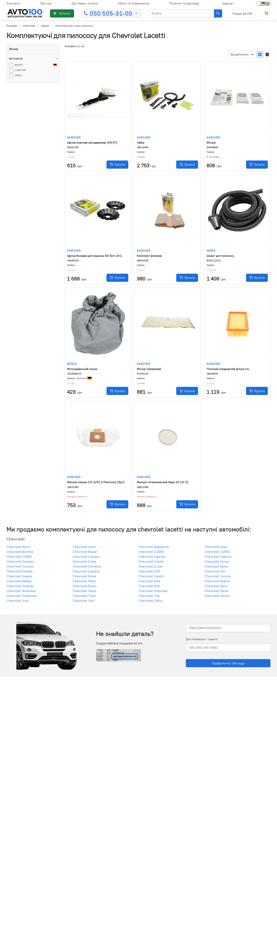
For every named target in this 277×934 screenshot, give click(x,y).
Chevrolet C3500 (19, 556)
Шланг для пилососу (220, 256)
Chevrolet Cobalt (151, 561)
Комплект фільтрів (149, 256)
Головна (12, 26)
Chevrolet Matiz (84, 581)
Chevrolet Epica (216, 566)
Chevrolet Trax (149, 596)
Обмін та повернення (133, 3)
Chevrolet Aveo (216, 547)
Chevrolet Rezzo (85, 586)
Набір (140, 142)
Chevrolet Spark (84, 591)
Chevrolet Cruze (150, 566)
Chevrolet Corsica (20, 566)
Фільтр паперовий (149, 369)
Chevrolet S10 (149, 586)
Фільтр (211, 142)
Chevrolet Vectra (217, 596)
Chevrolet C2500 (217, 552)
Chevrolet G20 (149, 571)
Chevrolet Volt (83, 601)
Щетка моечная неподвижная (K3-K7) (92, 142)
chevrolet (29, 26)
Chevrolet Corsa (217, 561)
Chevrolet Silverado (21, 591)
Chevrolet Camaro (86, 556)
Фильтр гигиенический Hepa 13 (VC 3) (162, 482)
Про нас (46, 3)
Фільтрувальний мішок (82, 369)
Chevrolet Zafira (150, 601)
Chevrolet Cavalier (20, 561)
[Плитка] (260, 54)
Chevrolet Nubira (217, 581)
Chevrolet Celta (84, 561)
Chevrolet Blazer (85, 552)
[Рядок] (267, 54)
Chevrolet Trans (84, 596)
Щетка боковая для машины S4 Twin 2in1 (94, 256)
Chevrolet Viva (17, 601)
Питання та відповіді (184, 3)
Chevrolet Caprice (151, 556)
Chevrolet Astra (18, 547)
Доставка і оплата (85, 3)
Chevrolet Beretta (20, 552)
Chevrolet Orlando (20, 586)
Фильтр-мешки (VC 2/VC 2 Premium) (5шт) (96, 482)
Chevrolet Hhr (215, 571)
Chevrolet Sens (216, 586)
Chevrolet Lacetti (151, 576)
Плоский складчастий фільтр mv (228, 369)
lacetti (45, 26)
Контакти (13, 3)
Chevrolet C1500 (151, 552)
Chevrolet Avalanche (153, 547)
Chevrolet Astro (84, 547)
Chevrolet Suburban (153, 591)
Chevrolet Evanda (19, 571)
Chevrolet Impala (19, 576)
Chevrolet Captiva (218, 556)
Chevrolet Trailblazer (22, 596)
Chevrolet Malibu (19, 581)
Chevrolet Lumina (218, 576)
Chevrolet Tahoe (217, 591)
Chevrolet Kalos (84, 576)
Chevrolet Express (86, 571)
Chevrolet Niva (149, 581)
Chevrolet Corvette (87, 566)
